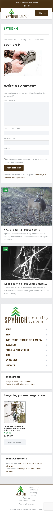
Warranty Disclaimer (26, 504)
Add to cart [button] (14, 442)
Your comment (10, 100)
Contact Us (11, 365)
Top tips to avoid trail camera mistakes (25, 283)
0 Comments (39, 40)
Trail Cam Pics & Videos (17, 350)
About (8, 334)
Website (7, 148)
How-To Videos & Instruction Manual (24, 339)
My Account (11, 360)
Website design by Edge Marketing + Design (26, 509)
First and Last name (12, 129)
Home (8, 329)
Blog (5, 190)
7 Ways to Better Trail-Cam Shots (22, 229)
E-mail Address (10, 138)
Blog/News (11, 345)
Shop (8, 355)
